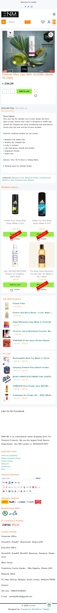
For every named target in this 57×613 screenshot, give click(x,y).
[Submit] (27, 22)
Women (31, 180)
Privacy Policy (7, 461)
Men (12, 180)
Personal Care (21, 180)
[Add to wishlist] (36, 91)
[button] (50, 34)
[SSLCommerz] (21, 485)
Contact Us (5, 467)
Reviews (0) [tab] (21, 108)
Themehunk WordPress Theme (34, 609)
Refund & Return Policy (11, 458)
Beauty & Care (18, 178)
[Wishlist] (43, 22)
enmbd (32, 605)
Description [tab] (7, 108)
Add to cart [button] (15, 285)
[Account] (49, 22)
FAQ (3, 469)
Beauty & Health (31, 178)
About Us (5, 464)
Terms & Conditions (9, 455)
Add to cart (24, 91)
